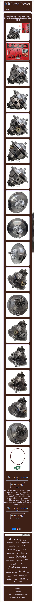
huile (23, 545)
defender (21, 556)
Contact (18, 592)
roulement (10, 542)
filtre (27, 560)
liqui (28, 579)
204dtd (24, 540)
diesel (14, 575)
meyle (18, 550)
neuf (28, 572)
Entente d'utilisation (17, 598)
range (23, 575)
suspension (25, 542)
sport (24, 567)
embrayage (10, 553)
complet (12, 546)
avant (13, 564)
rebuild (15, 581)
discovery (15, 539)
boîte (18, 546)
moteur (11, 549)
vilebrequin (20, 560)
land (22, 571)
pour (25, 549)
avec (20, 581)
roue (9, 576)
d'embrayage (10, 572)
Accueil (17, 589)
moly (16, 572)
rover (21, 563)
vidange (15, 579)
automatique (10, 560)
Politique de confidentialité (18, 595)
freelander (14, 567)
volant (11, 557)
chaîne (9, 579)
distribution (22, 553)
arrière (17, 542)
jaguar (22, 578)
